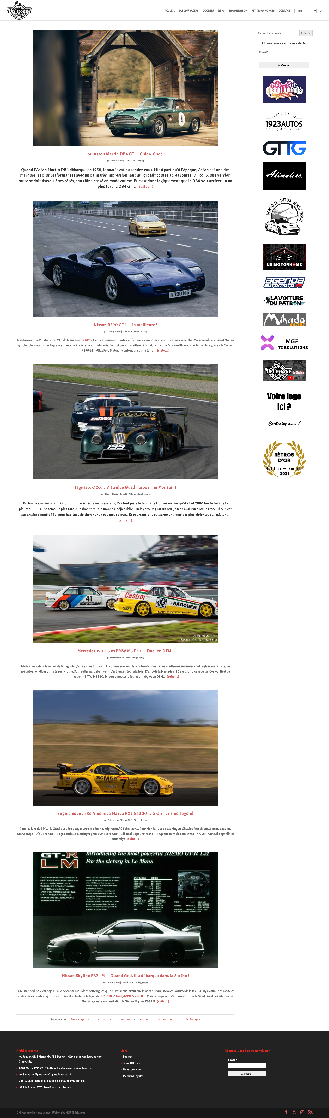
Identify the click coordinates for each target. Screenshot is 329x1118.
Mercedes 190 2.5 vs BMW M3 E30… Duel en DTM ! (125, 651)
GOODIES (208, 10)
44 (128, 1019)
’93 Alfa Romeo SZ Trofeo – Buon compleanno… (46, 1087)
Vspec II (137, 996)
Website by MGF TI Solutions (68, 1112)
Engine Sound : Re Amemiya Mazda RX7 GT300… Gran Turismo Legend (125, 813)
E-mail (263, 52)
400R (127, 996)
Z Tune (117, 996)
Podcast (127, 1056)
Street (137, 331)
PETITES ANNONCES (263, 10)
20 (105, 1019)
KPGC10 (106, 996)
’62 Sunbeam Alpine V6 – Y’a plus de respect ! (45, 1074)
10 (99, 1019)
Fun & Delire (144, 494)
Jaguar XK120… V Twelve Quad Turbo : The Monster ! (125, 487)
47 (147, 1019)
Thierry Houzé (117, 160)
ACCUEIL (170, 10)
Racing (140, 160)
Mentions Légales (133, 1076)
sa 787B (86, 340)
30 (111, 1019)
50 (158, 1019)
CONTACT (284, 10)
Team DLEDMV (131, 1063)
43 (122, 1019)
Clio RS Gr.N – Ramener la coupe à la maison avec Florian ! (52, 1081)
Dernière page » (192, 1019)
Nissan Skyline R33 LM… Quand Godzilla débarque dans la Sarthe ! (125, 976)
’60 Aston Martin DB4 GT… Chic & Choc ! (125, 154)
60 (164, 1019)
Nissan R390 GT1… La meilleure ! (125, 325)
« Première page (77, 1019)
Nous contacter (132, 1069)
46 (141, 1019)
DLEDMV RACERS (188, 10)
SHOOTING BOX (238, 10)
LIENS (221, 10)
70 (170, 1019)
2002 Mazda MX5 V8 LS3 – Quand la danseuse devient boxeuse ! (56, 1068)
